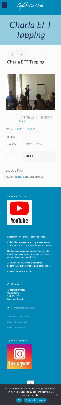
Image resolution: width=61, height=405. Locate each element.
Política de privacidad (17, 322)
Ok (19, 400)
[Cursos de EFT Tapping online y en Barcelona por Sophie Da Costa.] (30, 6)
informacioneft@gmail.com (22, 308)
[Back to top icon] (30, 384)
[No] (57, 394)
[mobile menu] (4, 5)
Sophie (22, 121)
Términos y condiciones (18, 316)
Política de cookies (16, 327)
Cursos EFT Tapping (25, 129)
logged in (21, 177)
